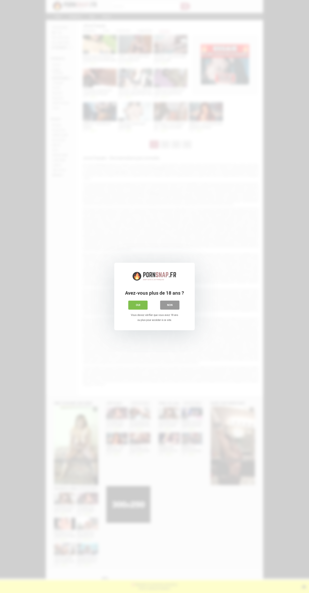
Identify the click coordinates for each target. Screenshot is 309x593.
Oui (138, 305)
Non (170, 305)
